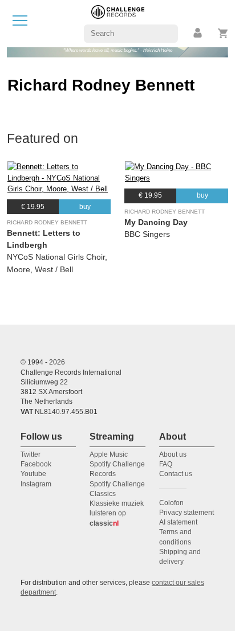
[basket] (223, 33)
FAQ (165, 464)
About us (173, 454)
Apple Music (109, 454)
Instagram (36, 484)
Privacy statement (186, 512)
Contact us (175, 473)
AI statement (178, 522)
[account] (198, 33)
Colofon (171, 502)
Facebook (36, 464)
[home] (117, 23)
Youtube (33, 473)
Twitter (30, 454)
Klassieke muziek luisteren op (117, 513)
